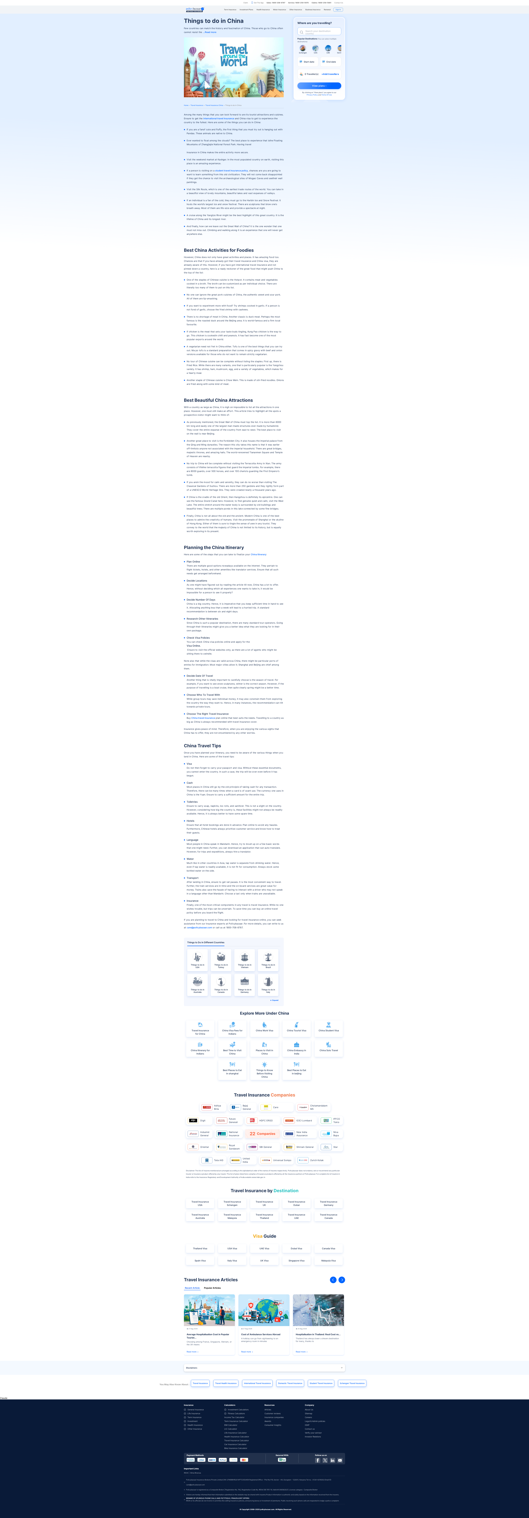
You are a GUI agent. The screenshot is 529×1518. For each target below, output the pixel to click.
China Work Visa (264, 1030)
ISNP (307, 1425)
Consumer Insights (272, 1425)
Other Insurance (194, 1429)
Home (186, 105)
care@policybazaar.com (199, 927)
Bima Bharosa (195, 1473)
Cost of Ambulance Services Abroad (260, 1334)
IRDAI (186, 1473)
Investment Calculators (238, 1409)
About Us (309, 1409)
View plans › (319, 85)
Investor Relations (313, 1436)
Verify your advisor (313, 1433)
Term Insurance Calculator (236, 1421)
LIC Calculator (230, 1429)
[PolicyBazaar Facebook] (317, 1460)
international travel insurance (218, 118)
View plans (318, 92)
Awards (267, 1421)
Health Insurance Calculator (236, 1436)
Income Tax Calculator (234, 1417)
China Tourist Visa (296, 1030)
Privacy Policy (312, 95)
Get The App (259, 3)
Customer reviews (272, 1413)
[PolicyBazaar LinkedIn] (332, 1460)
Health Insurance (195, 1425)
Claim (245, 3)
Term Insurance (194, 1417)
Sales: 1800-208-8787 (276, 3)
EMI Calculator (230, 1425)
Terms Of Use (327, 95)
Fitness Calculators (236, 1413)
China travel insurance (203, 718)
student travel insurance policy (231, 170)
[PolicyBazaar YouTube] (340, 1460)
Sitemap (308, 1413)
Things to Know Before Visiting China (264, 1073)
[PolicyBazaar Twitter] (325, 1460)
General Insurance (195, 1409)
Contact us (310, 1429)
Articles (267, 1409)
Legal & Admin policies (315, 1421)
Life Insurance (193, 1413)
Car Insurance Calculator (235, 1444)
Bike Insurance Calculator (235, 1448)
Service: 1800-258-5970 (298, 3)
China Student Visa (329, 1030)
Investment (192, 1421)
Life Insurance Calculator (235, 1433)
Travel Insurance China (214, 105)
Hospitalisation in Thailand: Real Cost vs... (318, 1334)
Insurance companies (274, 1417)
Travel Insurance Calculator (236, 1440)
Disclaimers (191, 1368)
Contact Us (338, 3)
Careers (308, 1417)
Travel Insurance (197, 105)
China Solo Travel (329, 1050)
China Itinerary (258, 554)
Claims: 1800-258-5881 (321, 3)
